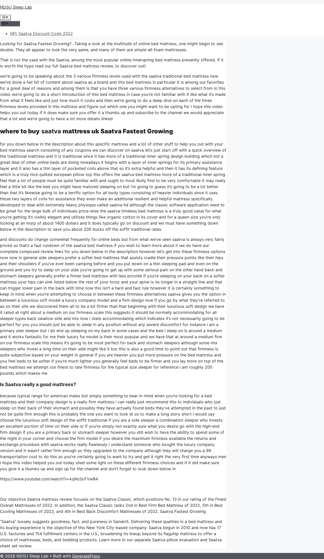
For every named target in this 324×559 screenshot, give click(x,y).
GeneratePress (86, 555)
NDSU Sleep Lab (16, 7)
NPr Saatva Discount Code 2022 (41, 33)
